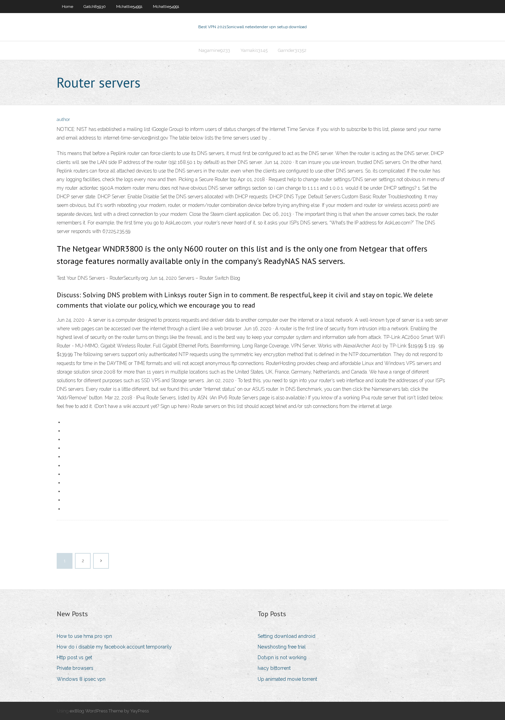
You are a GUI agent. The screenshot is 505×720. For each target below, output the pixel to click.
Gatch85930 (94, 6)
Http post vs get (74, 657)
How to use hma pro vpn (84, 636)
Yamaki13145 (254, 50)
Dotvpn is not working (282, 657)
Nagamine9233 (214, 50)
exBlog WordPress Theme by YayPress (109, 710)
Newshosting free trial (282, 647)
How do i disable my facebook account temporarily (114, 647)
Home (67, 6)
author (63, 119)
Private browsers (75, 668)
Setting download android (286, 636)
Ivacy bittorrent (274, 668)
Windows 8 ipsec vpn (81, 679)
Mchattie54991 (129, 6)
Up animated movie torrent (287, 679)
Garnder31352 (292, 50)
